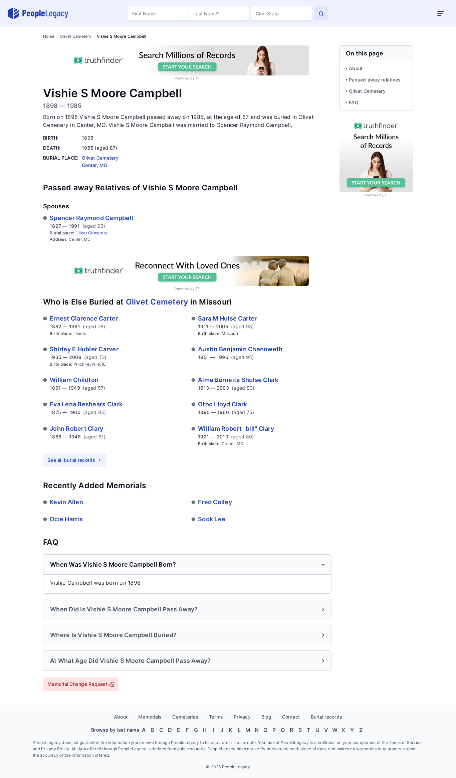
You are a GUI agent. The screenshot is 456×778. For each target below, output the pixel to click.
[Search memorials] (321, 13)
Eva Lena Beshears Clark (86, 404)
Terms (216, 717)
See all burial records (71, 460)
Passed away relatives (375, 79)
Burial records (327, 717)
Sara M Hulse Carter (227, 318)
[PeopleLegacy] (38, 13)
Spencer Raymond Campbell (91, 217)
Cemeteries (185, 717)
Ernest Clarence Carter (84, 318)
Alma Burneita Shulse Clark (238, 379)
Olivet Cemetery (75, 36)
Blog (266, 717)
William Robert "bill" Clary (236, 428)
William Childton (74, 379)
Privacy (242, 717)
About (356, 68)
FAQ (354, 102)
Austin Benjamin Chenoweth (240, 349)
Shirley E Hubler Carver (84, 349)
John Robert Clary (76, 428)
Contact (291, 717)
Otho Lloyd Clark (222, 404)
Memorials (150, 717)
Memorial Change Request (77, 684)
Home (48, 36)
